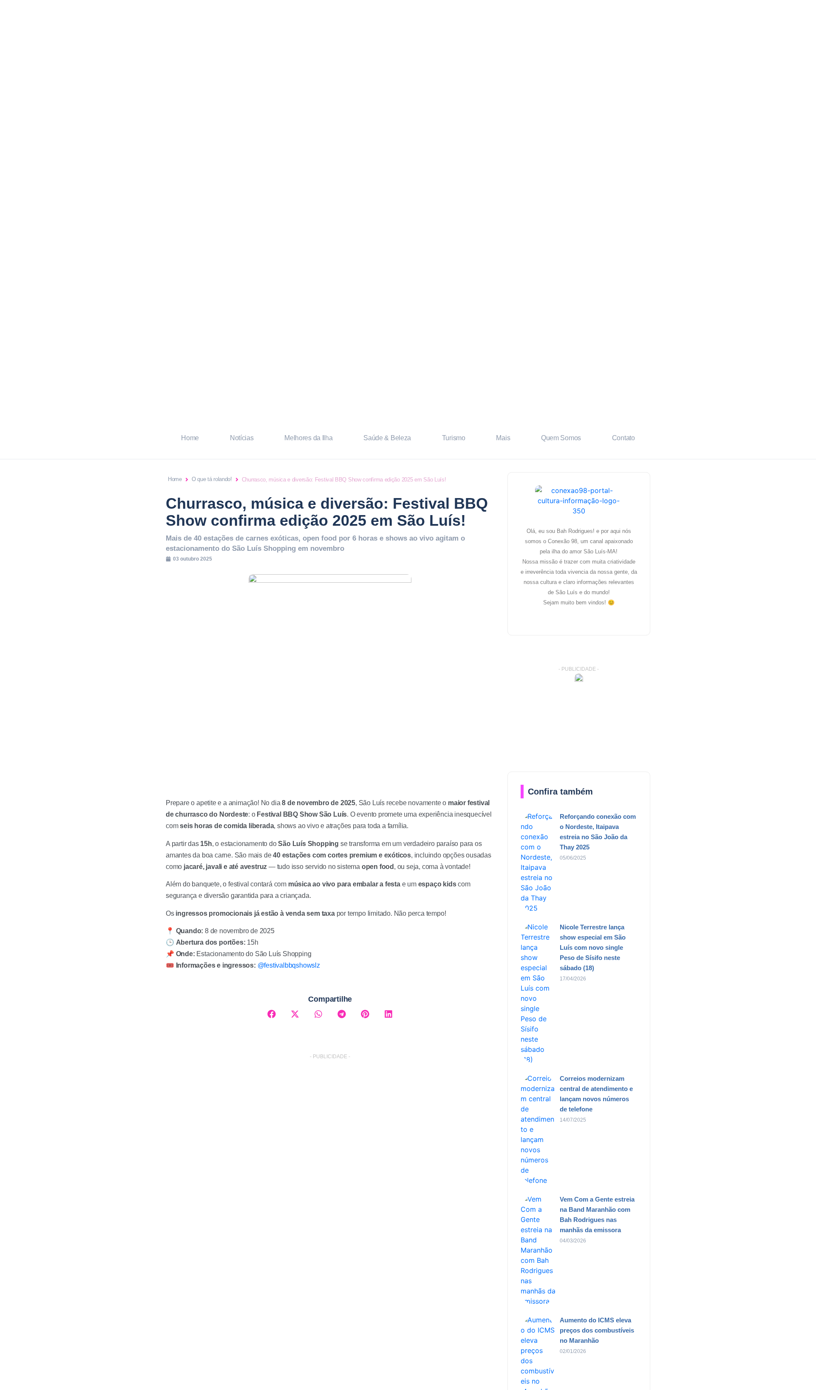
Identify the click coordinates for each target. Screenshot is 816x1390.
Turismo (453, 437)
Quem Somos (561, 437)
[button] (271, 1013)
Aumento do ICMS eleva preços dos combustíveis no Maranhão (597, 1330)
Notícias (242, 437)
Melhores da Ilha (308, 437)
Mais (503, 437)
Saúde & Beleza (387, 437)
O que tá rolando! (212, 479)
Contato (623, 437)
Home (190, 437)
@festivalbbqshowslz (289, 965)
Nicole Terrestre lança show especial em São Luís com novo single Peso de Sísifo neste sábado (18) (593, 947)
